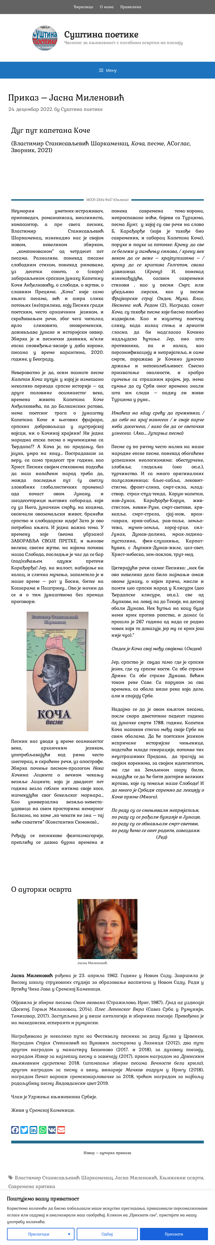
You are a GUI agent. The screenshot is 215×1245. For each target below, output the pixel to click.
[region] (107, 1217)
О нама (107, 6)
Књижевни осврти (181, 1178)
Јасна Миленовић (136, 1178)
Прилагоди (38, 1234)
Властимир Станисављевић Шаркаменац (64, 1178)
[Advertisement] (107, 177)
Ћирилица (83, 6)
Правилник (130, 6)
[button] (15, 1130)
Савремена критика (31, 1186)
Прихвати (174, 1234)
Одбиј (107, 1234)
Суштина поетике (101, 34)
